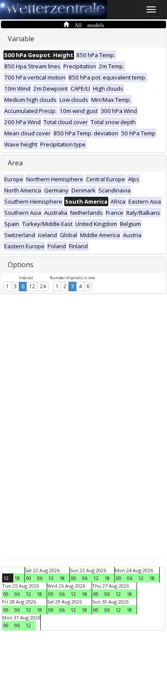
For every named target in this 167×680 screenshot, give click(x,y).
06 (39, 578)
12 (32, 286)
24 (43, 286)
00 (28, 578)
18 (17, 578)
